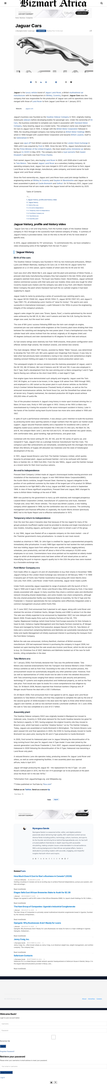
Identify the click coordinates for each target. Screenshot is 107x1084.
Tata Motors (21, 163)
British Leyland (77, 135)
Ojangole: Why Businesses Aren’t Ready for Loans (37, 923)
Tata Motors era (34, 216)
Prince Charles (46, 155)
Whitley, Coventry (53, 95)
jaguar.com (29, 108)
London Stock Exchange (78, 143)
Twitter (28, 790)
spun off (27, 143)
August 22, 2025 (28, 910)
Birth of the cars (33, 205)
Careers (99, 999)
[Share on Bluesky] (71, 82)
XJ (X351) (26, 152)
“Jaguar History (33, 202)
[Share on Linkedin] (41, 82)
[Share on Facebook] (31, 82)
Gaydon (57, 180)
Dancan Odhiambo (20, 880)
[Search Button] (102, 3)
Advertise (91, 999)
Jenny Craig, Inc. (22, 939)
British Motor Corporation (67, 129)
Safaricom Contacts (23, 955)
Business (22, 18)
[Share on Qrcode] (76, 82)
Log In (2, 1077)
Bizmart (17, 896)
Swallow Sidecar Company (58, 117)
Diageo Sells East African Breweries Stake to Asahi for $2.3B (42, 892)
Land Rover (37, 101)
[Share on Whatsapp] (51, 82)
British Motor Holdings (75, 132)
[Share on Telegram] (61, 82)
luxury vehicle (31, 93)
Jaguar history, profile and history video (42, 200)
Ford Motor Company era (36, 213)
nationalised (22, 138)
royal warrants (69, 152)
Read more (20, 889)
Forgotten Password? (7, 1051)
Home (17, 18)
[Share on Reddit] (56, 82)
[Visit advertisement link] (53, 13)
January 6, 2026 (34, 880)
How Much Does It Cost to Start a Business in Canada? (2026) (43, 876)
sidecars (27, 120)
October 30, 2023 (34, 943)
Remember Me (5, 1041)
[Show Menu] (5, 3)
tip (49, 790)
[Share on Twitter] (36, 82)
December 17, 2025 (29, 896)
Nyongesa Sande (22, 31)
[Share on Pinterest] (46, 82)
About (84, 999)
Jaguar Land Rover (53, 93)
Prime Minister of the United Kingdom (36, 149)
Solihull (60, 183)
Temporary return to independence (39, 210)
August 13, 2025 (28, 926)
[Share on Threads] (66, 82)
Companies (29, 18)
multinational (74, 93)
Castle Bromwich (45, 183)
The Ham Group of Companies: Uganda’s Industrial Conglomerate (44, 906)
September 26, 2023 (35, 959)
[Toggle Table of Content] (27, 197)
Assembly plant (33, 218)
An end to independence (36, 208)
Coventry (45, 180)
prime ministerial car (74, 149)
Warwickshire (68, 180)
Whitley (36, 180)
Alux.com (47, 784)
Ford (40, 146)
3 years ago (30, 31)
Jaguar (56, 799)
